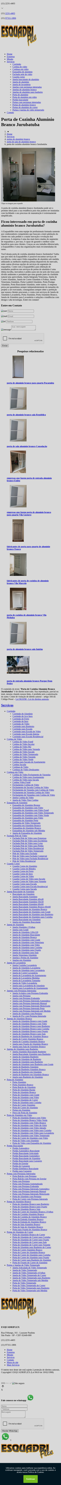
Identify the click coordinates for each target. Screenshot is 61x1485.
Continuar (30, 1479)
